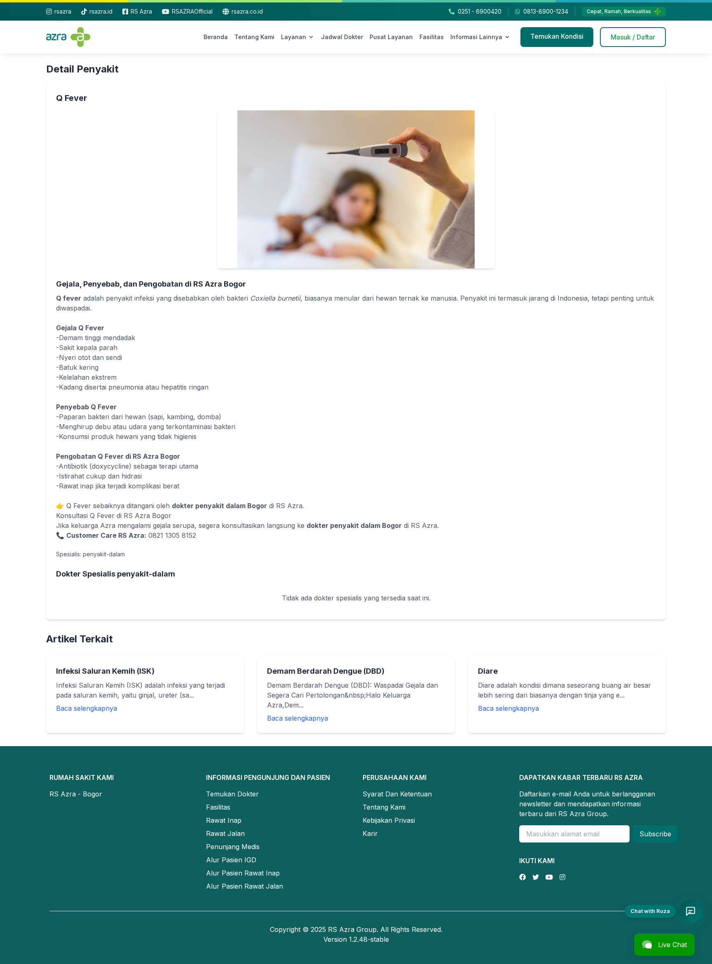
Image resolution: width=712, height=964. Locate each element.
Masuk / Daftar (633, 37)
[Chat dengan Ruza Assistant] (690, 911)
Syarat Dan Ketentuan (397, 794)
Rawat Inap (223, 820)
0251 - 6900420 (479, 11)
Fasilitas (431, 36)
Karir (370, 833)
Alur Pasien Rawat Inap (243, 873)
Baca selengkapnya (86, 708)
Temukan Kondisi (556, 36)
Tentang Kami (254, 36)
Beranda (216, 36)
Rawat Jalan (225, 833)
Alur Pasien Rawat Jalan (244, 886)
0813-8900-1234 (545, 11)
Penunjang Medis (233, 847)
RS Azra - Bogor (75, 794)
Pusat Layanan (391, 36)
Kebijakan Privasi (389, 820)
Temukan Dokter (232, 794)
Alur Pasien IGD (231, 860)
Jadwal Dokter (342, 36)
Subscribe (655, 834)
